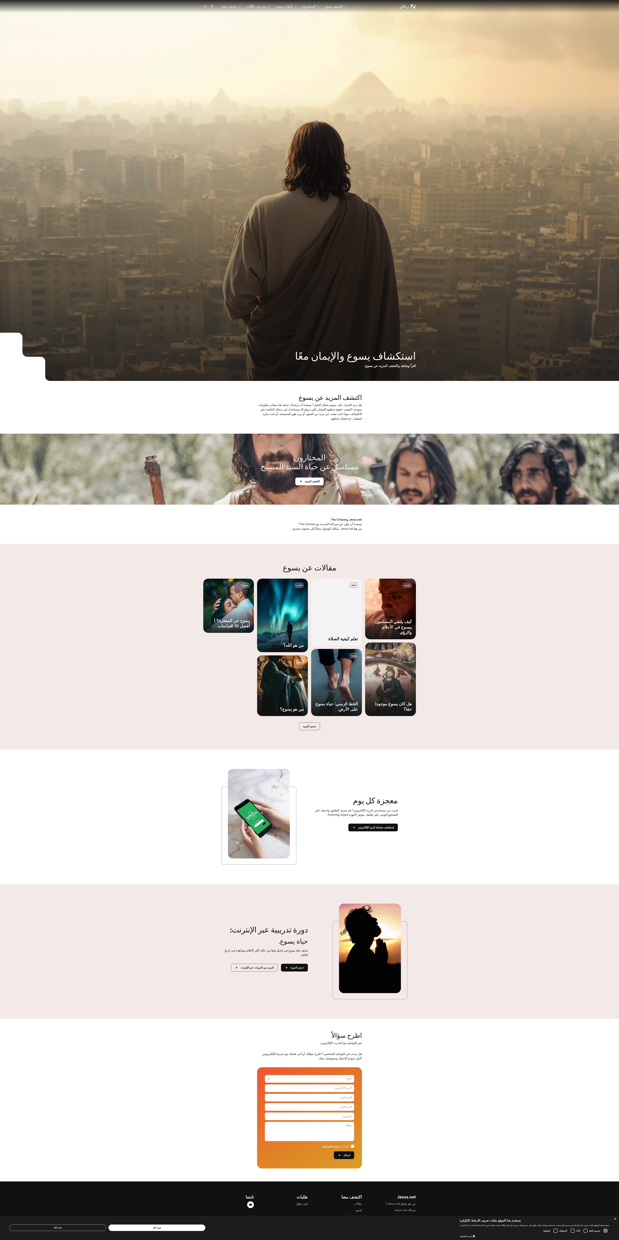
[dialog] (309, 1227)
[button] (534, 1236)
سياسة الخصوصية (330, 1146)
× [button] (615, 1219)
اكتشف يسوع (334, 6)
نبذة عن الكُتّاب (256, 6)
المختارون (309, 6)
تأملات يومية (284, 6)
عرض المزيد (309, 726)
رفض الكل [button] (58, 1227)
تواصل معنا (229, 6)
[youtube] (250, 1204)
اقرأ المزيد (464, 1225)
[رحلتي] (407, 6)
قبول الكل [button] (157, 1227)
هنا (355, 528)
